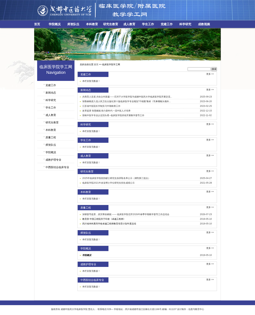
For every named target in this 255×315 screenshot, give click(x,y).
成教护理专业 (53, 159)
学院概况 (55, 24)
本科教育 (92, 24)
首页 (37, 24)
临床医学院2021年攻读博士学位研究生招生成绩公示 (108, 183)
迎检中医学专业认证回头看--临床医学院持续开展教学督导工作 (113, 115)
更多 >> (210, 74)
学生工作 (148, 24)
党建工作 (167, 24)
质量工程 (51, 137)
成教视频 (204, 24)
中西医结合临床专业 (57, 167)
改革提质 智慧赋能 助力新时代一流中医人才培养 (106, 110)
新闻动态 (51, 92)
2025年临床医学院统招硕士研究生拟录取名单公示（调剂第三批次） (116, 178)
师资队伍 (73, 24)
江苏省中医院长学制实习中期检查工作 (101, 106)
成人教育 (129, 24)
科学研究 (185, 24)
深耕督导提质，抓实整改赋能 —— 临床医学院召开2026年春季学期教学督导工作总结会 (125, 214)
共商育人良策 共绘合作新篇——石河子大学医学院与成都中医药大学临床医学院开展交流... (127, 96)
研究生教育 (110, 24)
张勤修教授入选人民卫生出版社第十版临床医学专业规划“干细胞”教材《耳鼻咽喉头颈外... (126, 101)
